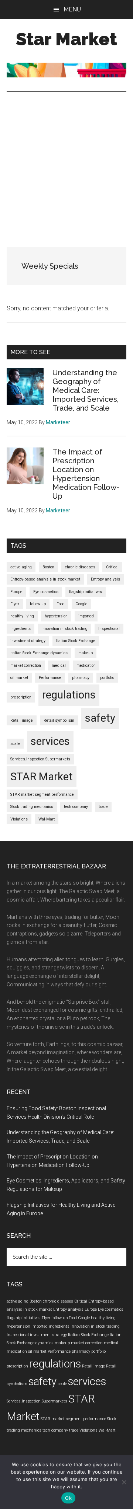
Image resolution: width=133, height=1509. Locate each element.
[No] (123, 1482)
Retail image (21, 720)
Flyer (14, 604)
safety (100, 718)
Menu (72, 9)
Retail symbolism (59, 720)
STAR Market (41, 776)
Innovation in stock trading (64, 628)
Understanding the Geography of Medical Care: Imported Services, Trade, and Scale (85, 390)
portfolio (107, 677)
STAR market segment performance (42, 794)
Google (81, 604)
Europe (16, 591)
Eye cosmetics (45, 591)
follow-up (38, 604)
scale (15, 743)
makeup (85, 653)
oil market (19, 677)
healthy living (22, 616)
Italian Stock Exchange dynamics (39, 653)
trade (103, 806)
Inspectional (109, 628)
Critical (112, 567)
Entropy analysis (105, 579)
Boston (48, 567)
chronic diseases (80, 567)
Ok (68, 1498)
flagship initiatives (85, 591)
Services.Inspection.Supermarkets (40, 759)
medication (86, 665)
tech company (76, 806)
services (50, 741)
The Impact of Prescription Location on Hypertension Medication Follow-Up (85, 474)
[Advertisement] (66, 162)
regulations (69, 695)
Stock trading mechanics (31, 806)
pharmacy (80, 677)
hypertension (56, 616)
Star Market (66, 39)
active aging (21, 567)
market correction (25, 665)
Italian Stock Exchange (75, 640)
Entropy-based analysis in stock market (45, 579)
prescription (20, 697)
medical (59, 665)
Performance (50, 677)
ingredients (20, 628)
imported (86, 616)
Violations (19, 819)
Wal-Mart (46, 819)
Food (61, 604)
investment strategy (27, 640)
